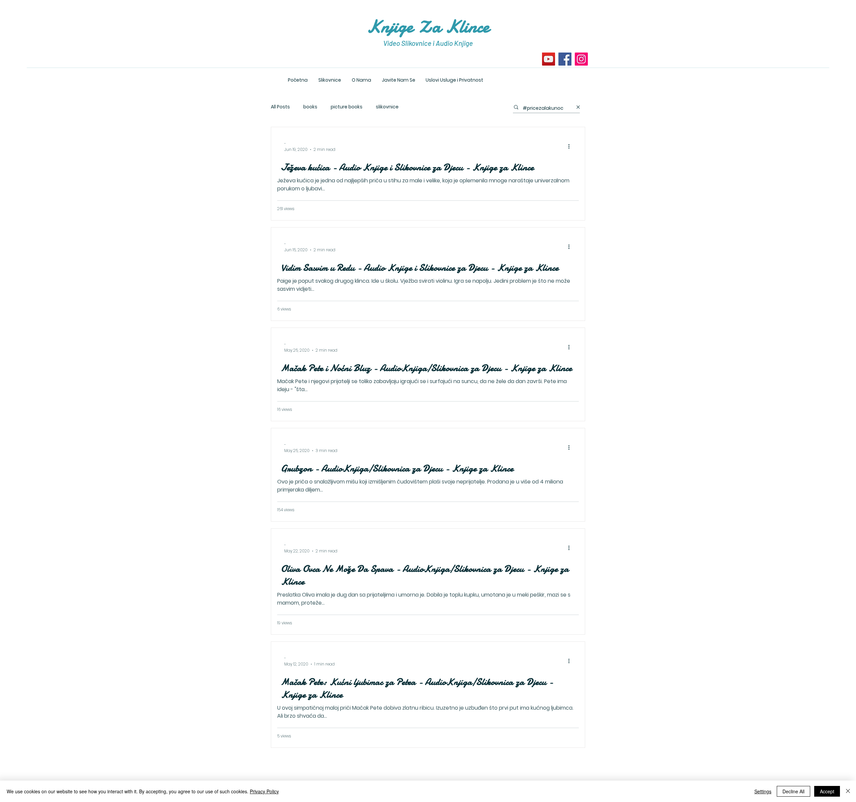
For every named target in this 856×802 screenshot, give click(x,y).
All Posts (280, 107)
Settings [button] (762, 791)
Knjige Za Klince (428, 26)
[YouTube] (548, 59)
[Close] (848, 791)
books (310, 107)
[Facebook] (564, 59)
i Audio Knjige (453, 43)
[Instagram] (581, 59)
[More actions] (571, 147)
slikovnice (387, 107)
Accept (827, 791)
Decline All (793, 791)
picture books (346, 107)
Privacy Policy (264, 791)
